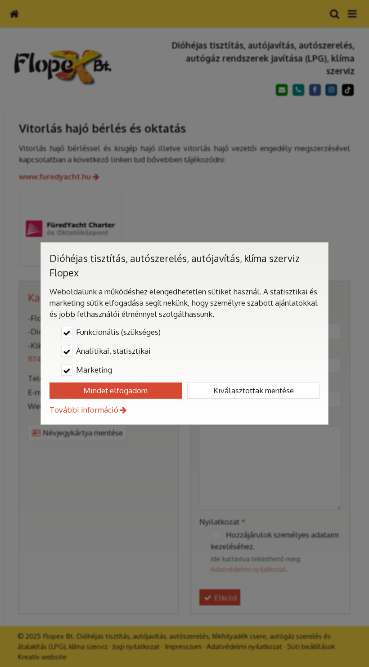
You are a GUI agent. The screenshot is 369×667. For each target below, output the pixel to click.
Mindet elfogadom (115, 390)
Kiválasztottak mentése (253, 390)
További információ (84, 409)
